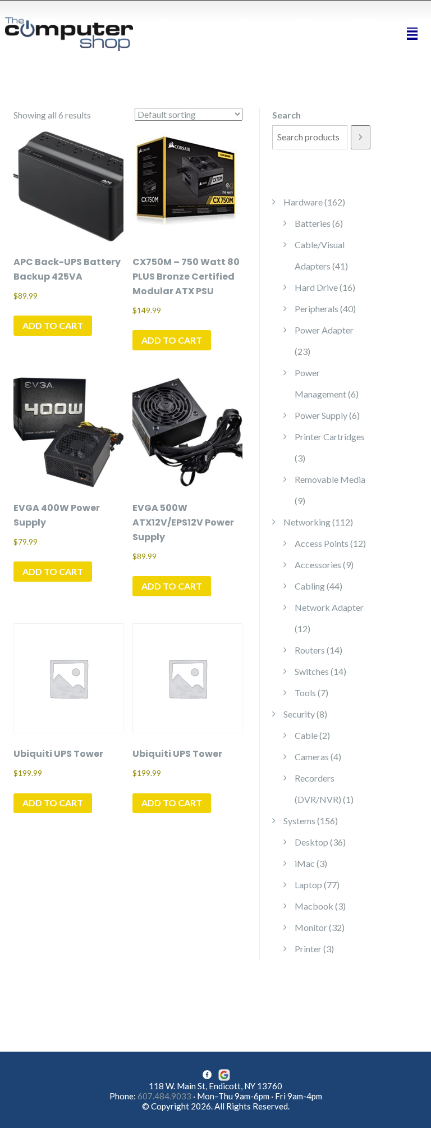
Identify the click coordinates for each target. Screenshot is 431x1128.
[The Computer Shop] (75, 33)
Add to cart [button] (52, 325)
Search (286, 114)
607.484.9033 (164, 1096)
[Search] (360, 137)
